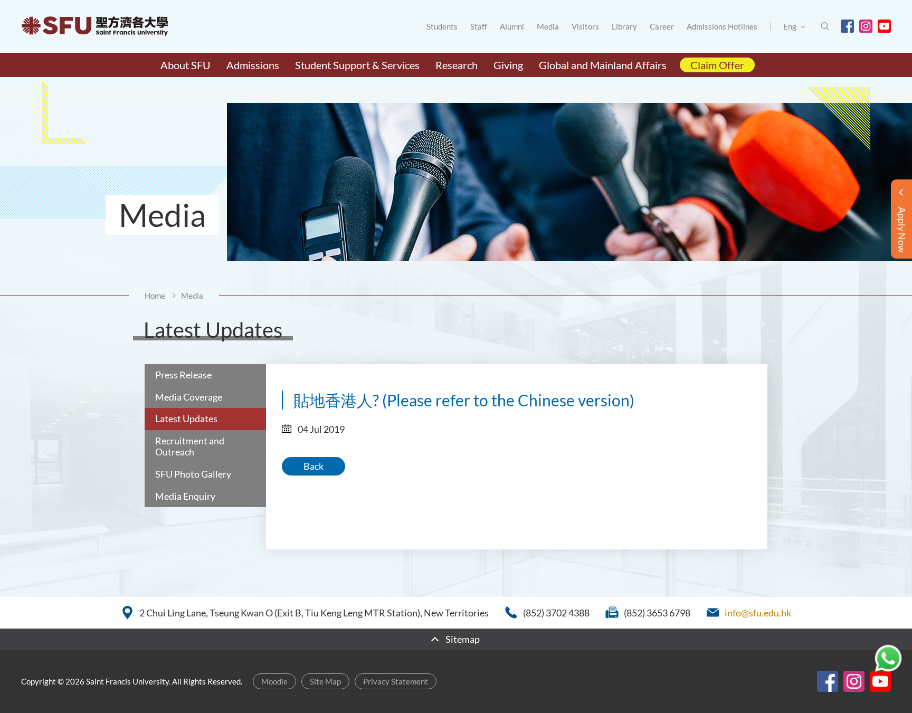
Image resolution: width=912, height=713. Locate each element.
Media (548, 26)
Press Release (183, 375)
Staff (478, 26)
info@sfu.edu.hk (758, 613)
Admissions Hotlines (722, 26)
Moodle (274, 681)
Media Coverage (188, 397)
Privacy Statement (395, 681)
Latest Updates (186, 418)
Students (442, 26)
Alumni (512, 26)
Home (155, 295)
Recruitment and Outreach (189, 446)
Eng (789, 26)
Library (624, 26)
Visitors (585, 26)
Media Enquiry (185, 496)
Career (662, 26)
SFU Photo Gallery (193, 474)
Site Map (325, 681)
